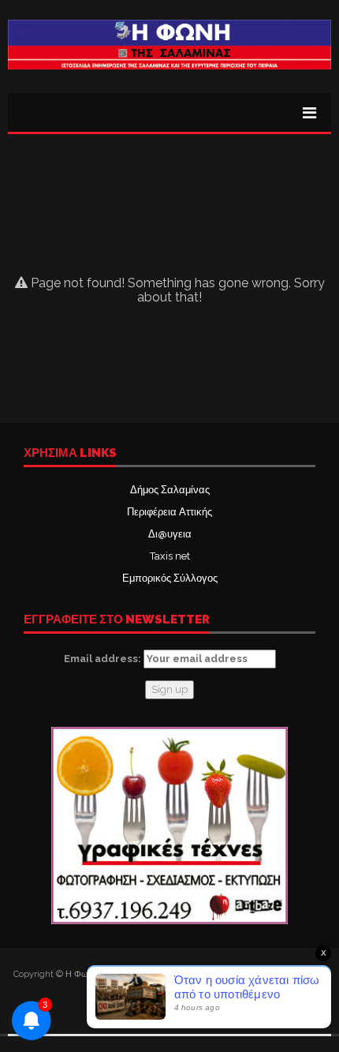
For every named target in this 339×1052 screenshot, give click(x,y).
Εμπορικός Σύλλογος (170, 578)
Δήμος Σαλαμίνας (170, 490)
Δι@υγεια (170, 534)
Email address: (103, 659)
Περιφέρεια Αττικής (169, 512)
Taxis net (170, 556)
